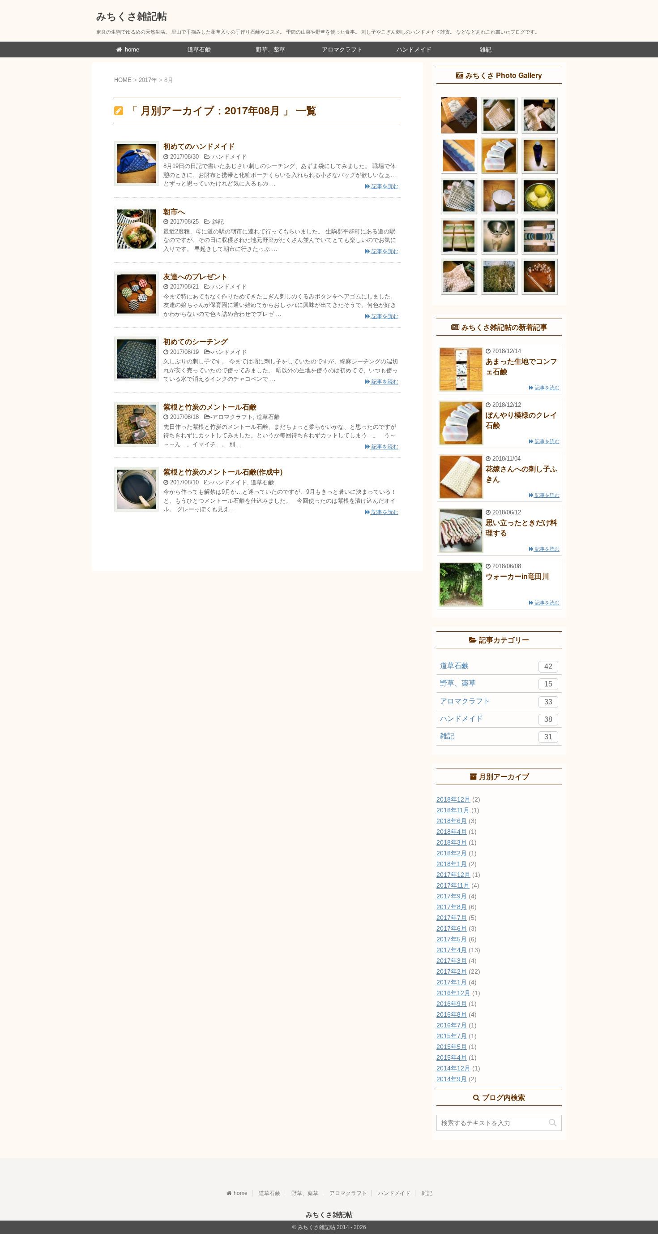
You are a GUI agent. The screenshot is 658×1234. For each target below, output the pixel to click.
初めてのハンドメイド (199, 146)
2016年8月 (451, 1014)
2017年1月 (451, 982)
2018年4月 (451, 831)
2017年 (148, 80)
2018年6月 (451, 820)
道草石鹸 (199, 49)
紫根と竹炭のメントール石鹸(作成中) (222, 471)
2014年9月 (451, 1079)
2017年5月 (451, 939)
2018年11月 (453, 810)
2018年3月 (451, 842)
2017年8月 (451, 906)
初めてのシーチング (195, 341)
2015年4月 (451, 1057)
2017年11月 (453, 885)
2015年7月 (451, 1036)
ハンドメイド (414, 49)
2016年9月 (451, 1003)
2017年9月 (451, 896)
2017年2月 (451, 971)
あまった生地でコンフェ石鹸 (521, 366)
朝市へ (174, 211)
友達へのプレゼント (195, 276)
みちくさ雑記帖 (131, 16)
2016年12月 (453, 993)
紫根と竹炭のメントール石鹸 (209, 406)
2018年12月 (453, 799)
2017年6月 (451, 928)
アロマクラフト (342, 49)
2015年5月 (451, 1046)
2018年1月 (451, 863)
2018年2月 (451, 853)
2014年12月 (453, 1068)
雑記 (485, 49)
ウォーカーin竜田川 (517, 576)
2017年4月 (451, 950)
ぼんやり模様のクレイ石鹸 (521, 420)
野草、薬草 (270, 49)
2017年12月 (453, 874)
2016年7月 (451, 1025)
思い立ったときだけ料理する (521, 527)
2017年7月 (451, 917)
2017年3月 (451, 960)
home (131, 49)
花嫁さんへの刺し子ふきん (521, 473)
